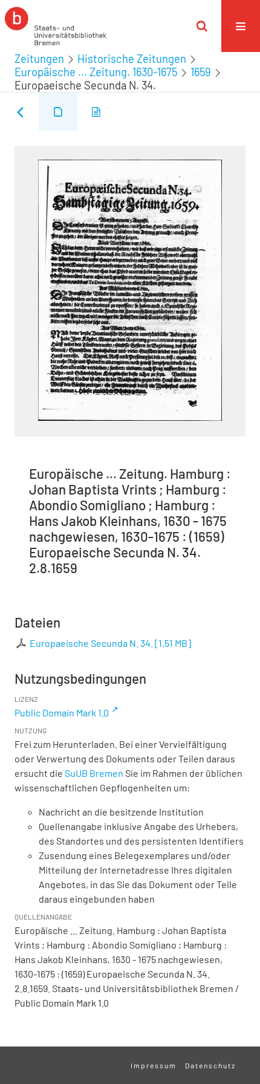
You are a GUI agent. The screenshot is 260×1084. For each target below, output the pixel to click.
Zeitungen (39, 58)
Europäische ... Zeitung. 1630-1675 (96, 72)
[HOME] (56, 26)
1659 (200, 72)
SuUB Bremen (94, 773)
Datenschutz (210, 1065)
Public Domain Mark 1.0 (62, 712)
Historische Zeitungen (131, 58)
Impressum (154, 1065)
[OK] (202, 26)
